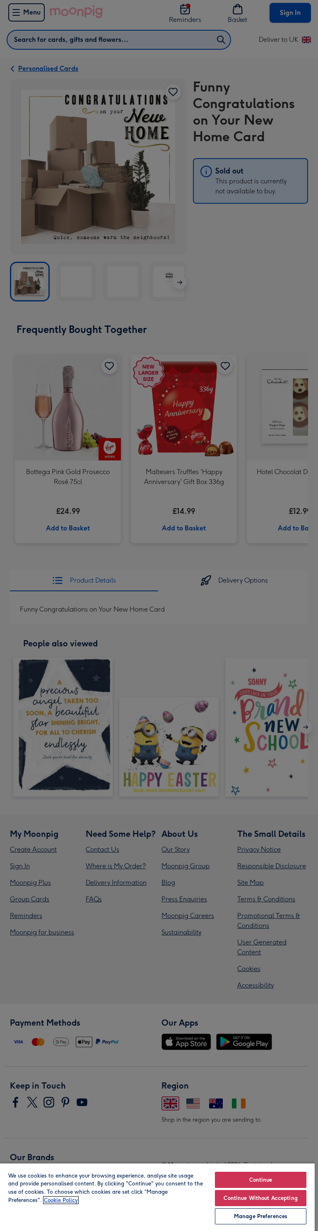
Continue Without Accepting (260, 1198)
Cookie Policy (61, 1200)
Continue (260, 1180)
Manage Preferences (260, 1216)
